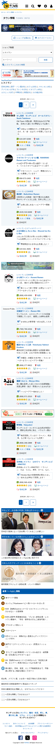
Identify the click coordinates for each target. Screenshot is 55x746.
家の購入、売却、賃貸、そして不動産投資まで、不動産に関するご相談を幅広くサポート (26, 669)
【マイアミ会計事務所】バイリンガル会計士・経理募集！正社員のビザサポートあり (26, 653)
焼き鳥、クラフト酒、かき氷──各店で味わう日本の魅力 (24, 679)
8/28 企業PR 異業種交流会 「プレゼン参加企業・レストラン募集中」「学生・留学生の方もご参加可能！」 (27, 618)
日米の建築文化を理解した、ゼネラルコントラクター (22, 689)
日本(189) (5, 87)
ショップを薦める (23, 38)
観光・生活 (33, 713)
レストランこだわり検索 (15, 65)
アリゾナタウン (43, 733)
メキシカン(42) (44, 87)
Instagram (34, 738)
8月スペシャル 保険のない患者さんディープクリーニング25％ (26, 637)
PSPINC (26, 742)
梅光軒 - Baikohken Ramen (28, 194)
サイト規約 (8, 726)
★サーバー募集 (11, 598)
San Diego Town (12, 7)
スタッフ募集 (25, 145)
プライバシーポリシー (45, 723)
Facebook (20, 738)
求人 (42, 713)
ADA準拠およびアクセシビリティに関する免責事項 (33, 726)
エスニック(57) (7, 92)
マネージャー (10, 631)
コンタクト (6, 723)
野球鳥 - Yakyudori (24, 425)
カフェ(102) (32, 87)
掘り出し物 (13, 715)
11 (30, 446)
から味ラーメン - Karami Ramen (30, 277)
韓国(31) (27, 92)
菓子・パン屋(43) (18, 87)
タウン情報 (10, 12)
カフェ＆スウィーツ (33, 228)
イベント (30, 715)
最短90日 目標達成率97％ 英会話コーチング (19, 684)
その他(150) (37, 92)
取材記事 (39, 145)
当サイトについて (19, 723)
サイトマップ (27, 729)
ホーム (3, 12)
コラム (22, 715)
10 (30, 215)
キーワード (7, 60)
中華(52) (18, 92)
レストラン (18, 12)
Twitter (27, 738)
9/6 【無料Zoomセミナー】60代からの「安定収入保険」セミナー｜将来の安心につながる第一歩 (26, 661)
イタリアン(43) (35, 89)
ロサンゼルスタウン (28, 733)
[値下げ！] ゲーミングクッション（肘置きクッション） (25, 645)
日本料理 (29, 113)
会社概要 (31, 723)
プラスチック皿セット (14, 625)
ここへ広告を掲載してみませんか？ (15, 694)
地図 (37, 139)
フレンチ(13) (21, 89)
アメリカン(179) (8, 89)
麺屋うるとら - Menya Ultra (28, 381)
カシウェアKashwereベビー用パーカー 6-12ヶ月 (25, 603)
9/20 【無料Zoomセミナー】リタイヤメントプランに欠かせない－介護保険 (26, 610)
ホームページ (41, 142)
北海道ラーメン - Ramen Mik (28, 311)
